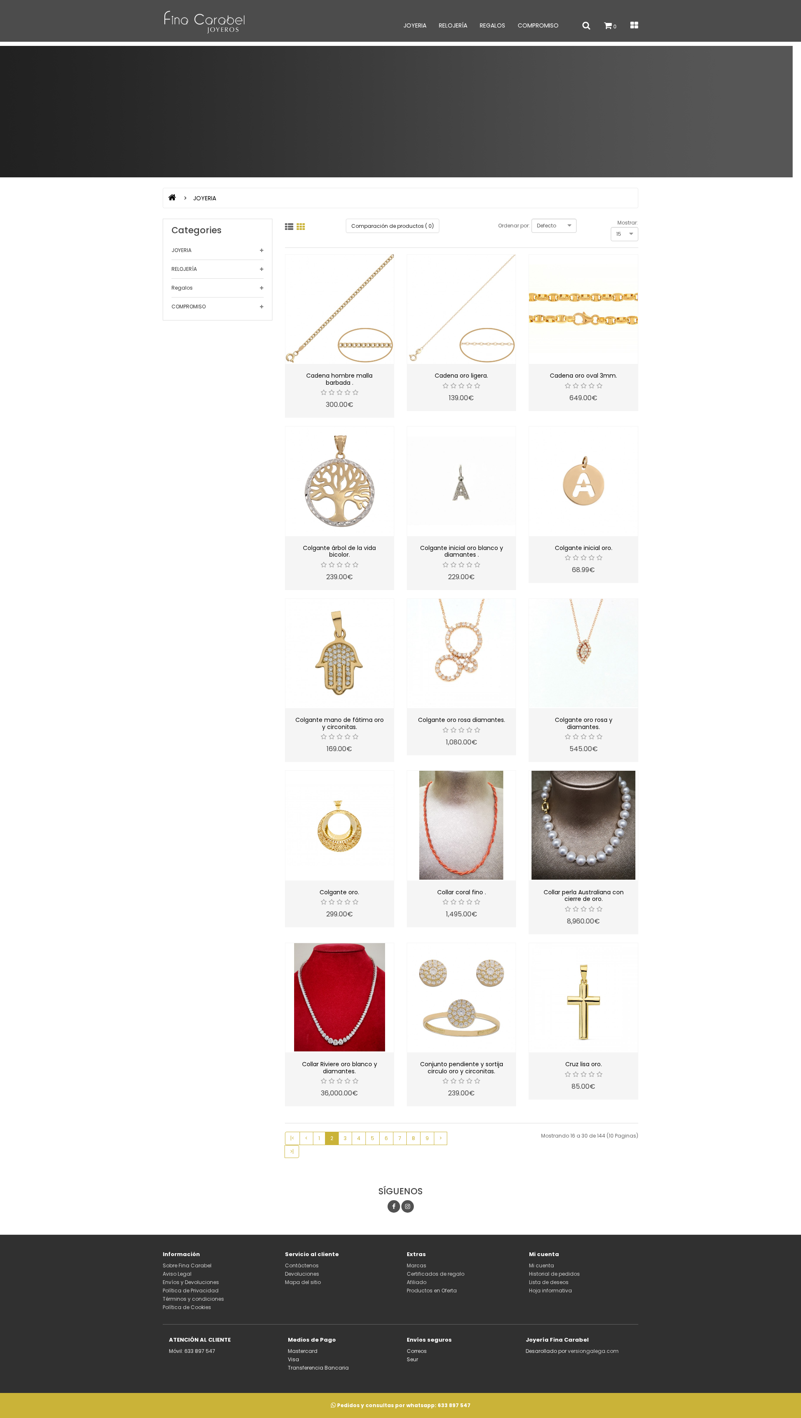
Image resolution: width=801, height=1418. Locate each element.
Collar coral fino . (461, 892)
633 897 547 (454, 1405)
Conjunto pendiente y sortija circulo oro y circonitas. (461, 1067)
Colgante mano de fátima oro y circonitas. (339, 723)
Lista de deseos (549, 1282)
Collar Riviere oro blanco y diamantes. (339, 1067)
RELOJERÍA (453, 25)
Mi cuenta (541, 1265)
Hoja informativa (550, 1290)
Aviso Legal (177, 1273)
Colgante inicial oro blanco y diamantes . (461, 551)
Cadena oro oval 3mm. (583, 375)
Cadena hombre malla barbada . (339, 379)
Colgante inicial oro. (583, 548)
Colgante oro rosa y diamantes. (583, 723)
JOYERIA (414, 25)
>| (292, 1151)
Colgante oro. (339, 892)
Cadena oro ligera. (461, 375)
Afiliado (416, 1282)
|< (292, 1138)
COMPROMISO (538, 25)
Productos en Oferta (432, 1290)
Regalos (492, 25)
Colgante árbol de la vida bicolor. (339, 551)
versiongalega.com (593, 1351)
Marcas (416, 1265)
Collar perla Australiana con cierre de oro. (584, 895)
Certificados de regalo (435, 1273)
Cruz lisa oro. (583, 1064)
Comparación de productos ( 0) (392, 226)
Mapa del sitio (303, 1282)
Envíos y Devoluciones (191, 1282)
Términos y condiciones (193, 1298)
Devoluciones (302, 1273)
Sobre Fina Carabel (187, 1265)
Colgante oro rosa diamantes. (461, 720)
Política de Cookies (187, 1307)
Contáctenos (302, 1265)
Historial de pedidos (554, 1273)
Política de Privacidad (191, 1290)
